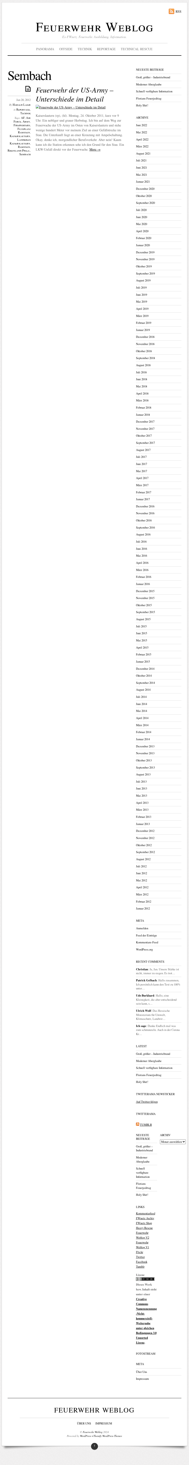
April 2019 (142, 309)
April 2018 (142, 393)
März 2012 (142, 894)
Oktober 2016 (144, 520)
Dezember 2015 (145, 591)
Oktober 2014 (144, 676)
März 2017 (142, 485)
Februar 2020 (143, 238)
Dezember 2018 (145, 337)
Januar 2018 (143, 415)
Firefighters (22, 125)
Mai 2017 (141, 471)
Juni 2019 (141, 295)
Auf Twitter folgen (147, 1102)
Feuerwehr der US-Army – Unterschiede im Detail (74, 94)
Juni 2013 (141, 788)
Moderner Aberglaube (149, 84)
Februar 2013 (143, 817)
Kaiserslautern (20, 136)
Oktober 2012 (144, 845)
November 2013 (145, 753)
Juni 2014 (141, 704)
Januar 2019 (143, 330)
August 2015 (143, 619)
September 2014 (145, 683)
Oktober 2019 (144, 266)
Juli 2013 (141, 782)
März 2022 (142, 146)
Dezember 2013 (145, 746)
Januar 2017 (143, 499)
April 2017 (142, 478)
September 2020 (145, 203)
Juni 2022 (141, 125)
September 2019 (145, 273)
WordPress (85, 1436)
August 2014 (143, 690)
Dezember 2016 (145, 506)
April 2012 (142, 887)
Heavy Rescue (144, 1228)
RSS (178, 11)
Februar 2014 (143, 732)
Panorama (45, 49)
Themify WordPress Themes (107, 1436)
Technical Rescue (137, 49)
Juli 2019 (141, 287)
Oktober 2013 (144, 760)
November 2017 (145, 429)
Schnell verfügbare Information (154, 91)
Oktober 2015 (144, 605)
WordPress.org (144, 949)
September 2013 (145, 767)
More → (94, 149)
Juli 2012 (141, 866)
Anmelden (142, 928)
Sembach (25, 154)
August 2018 (143, 365)
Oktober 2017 (144, 436)
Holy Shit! (142, 105)
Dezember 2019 (145, 252)
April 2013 (142, 803)
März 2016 (142, 570)
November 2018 (145, 344)
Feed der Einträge (146, 935)
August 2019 (143, 280)
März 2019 (142, 316)
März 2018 (142, 400)
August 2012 (143, 859)
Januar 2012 (143, 908)
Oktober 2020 (144, 196)
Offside (66, 49)
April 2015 (142, 647)
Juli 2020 (141, 210)
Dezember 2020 (145, 189)
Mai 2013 (141, 796)
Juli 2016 (141, 542)
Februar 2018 (143, 407)
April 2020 (142, 231)
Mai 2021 (141, 175)
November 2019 (145, 259)
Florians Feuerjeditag (148, 98)
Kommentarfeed (145, 1213)
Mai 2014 (141, 711)
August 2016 (143, 534)
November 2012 (145, 838)
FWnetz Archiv (145, 1218)
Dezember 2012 (145, 831)
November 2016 (145, 513)
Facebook (141, 1262)
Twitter (140, 1257)
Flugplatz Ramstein (24, 131)
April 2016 (142, 563)
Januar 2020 (143, 245)
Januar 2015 (143, 662)
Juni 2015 (141, 633)
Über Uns (141, 1372)
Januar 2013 (143, 824)
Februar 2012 (143, 902)
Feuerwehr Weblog (94, 26)
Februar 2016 (143, 577)
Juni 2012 (141, 873)
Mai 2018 (141, 386)
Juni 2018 (141, 379)
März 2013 (142, 810)
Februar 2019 (143, 323)
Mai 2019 (141, 302)
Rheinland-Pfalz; (19, 150)
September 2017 (145, 443)
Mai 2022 (141, 132)
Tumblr (140, 1267)
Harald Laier (22, 105)
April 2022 (142, 139)
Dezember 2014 (145, 669)
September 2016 (145, 527)
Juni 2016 (141, 549)
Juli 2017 (141, 457)
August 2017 (143, 450)
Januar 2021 (143, 182)
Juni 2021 (141, 168)
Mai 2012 (141, 880)
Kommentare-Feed (147, 942)
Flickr (139, 1252)
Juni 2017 (141, 464)
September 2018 (145, 358)
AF (23, 118)
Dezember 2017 (145, 422)
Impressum (142, 1379)
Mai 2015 (141, 640)
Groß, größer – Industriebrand (153, 77)
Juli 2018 (141, 372)
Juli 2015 (141, 626)
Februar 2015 (143, 654)
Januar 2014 (143, 739)
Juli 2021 (141, 160)
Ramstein (24, 147)
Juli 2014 (141, 697)
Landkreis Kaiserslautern (20, 141)
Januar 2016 (143, 584)
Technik (85, 49)
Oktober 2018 (144, 351)
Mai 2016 (141, 556)
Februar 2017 (143, 492)
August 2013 (143, 774)
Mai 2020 (141, 224)
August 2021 (143, 153)
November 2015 (145, 598)
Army (26, 121)
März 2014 (142, 725)
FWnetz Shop (144, 1223)
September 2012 (145, 852)
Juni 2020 (141, 217)
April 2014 (142, 718)
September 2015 (145, 612)
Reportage (106, 49)
